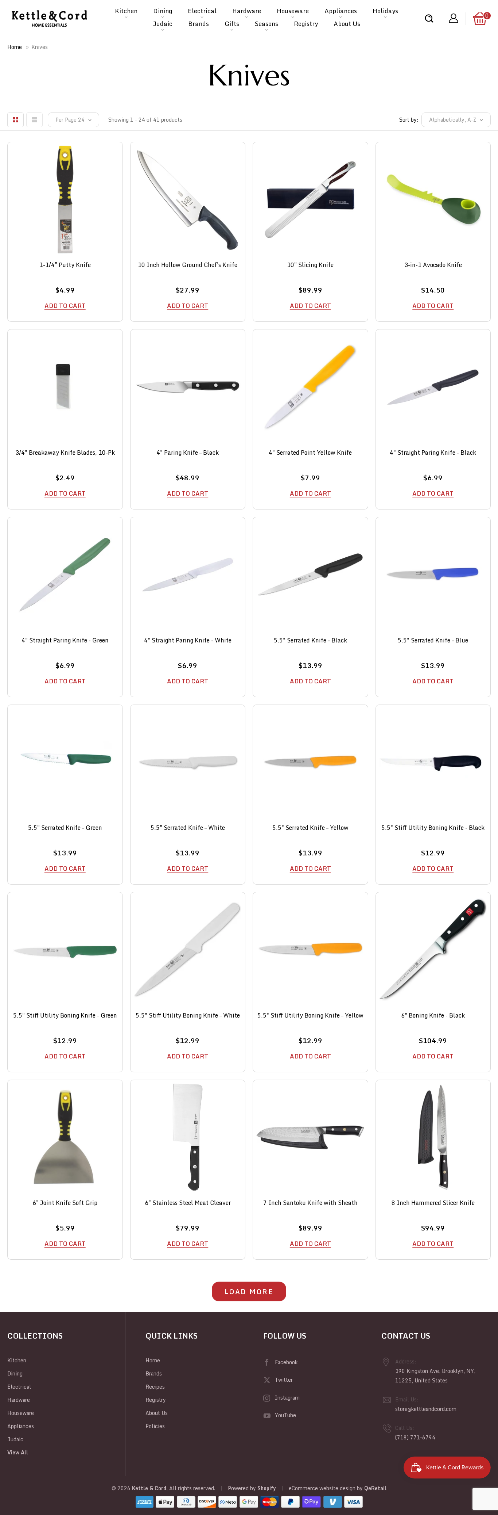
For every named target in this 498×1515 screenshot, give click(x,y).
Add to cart (65, 305)
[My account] (453, 18)
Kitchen (126, 11)
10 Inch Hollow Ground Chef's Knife (187, 265)
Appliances (340, 11)
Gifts (232, 23)
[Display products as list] (34, 119)
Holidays (385, 11)
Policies (155, 1426)
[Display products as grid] (15, 119)
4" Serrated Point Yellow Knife (310, 452)
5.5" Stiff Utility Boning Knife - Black (433, 827)
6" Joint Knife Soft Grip (64, 1202)
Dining (162, 11)
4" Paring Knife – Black (187, 452)
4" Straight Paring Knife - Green (65, 640)
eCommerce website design (322, 1488)
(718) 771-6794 (415, 1437)
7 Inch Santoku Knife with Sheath (310, 1202)
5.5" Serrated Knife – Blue (433, 640)
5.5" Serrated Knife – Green (65, 827)
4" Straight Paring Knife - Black (433, 452)
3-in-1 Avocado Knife (433, 265)
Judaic (162, 23)
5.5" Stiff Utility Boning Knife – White (188, 1015)
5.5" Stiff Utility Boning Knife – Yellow (310, 1015)
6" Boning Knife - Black (433, 1015)
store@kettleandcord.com (425, 1409)
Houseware (293, 11)
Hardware (246, 11)
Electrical (202, 11)
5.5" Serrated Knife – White (188, 827)
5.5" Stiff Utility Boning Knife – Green (65, 1015)
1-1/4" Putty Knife (65, 265)
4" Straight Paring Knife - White (188, 640)
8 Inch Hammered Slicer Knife (433, 1202)
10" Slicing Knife (310, 265)
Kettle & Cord (149, 1488)
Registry (306, 23)
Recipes (155, 1386)
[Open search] (429, 18)
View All (17, 1452)
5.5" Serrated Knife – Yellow (310, 827)
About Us (347, 23)
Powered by (242, 1488)
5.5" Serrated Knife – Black (310, 640)
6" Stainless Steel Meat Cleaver (188, 1202)
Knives (39, 47)
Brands (198, 23)
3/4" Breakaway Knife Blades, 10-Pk (65, 452)
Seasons (266, 23)
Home (14, 47)
